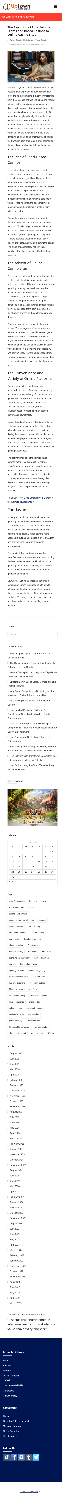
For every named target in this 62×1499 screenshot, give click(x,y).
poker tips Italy (15, 1021)
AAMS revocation (17, 901)
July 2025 (14, 1117)
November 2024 (18, 1154)
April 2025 (15, 1133)
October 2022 (16, 1271)
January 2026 (16, 1085)
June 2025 (15, 1122)
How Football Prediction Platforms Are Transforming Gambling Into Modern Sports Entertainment (29, 714)
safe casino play (41, 1027)
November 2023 (18, 1207)
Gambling (46, 951)
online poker (33, 1014)
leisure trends (39, 977)
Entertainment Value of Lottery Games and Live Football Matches (32, 683)
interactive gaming (37, 970)
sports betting (37, 1033)
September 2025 (18, 1106)
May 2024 (15, 1186)
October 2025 (16, 1101)
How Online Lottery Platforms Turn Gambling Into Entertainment (31, 767)
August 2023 (16, 1223)
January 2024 (16, 1202)
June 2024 (15, 1181)
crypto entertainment (18, 933)
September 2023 (18, 1218)
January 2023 (16, 1260)
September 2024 (18, 1165)
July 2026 (14, 1058)
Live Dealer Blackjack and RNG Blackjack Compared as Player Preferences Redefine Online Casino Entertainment (32, 727)
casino (31, 907)
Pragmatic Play (33, 1021)
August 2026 (16, 1053)
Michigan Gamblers (12, 1426)
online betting (34, 1002)
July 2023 (14, 1228)
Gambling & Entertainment (24, 40)
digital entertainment (32, 939)
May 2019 (15, 1292)
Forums (7, 1370)
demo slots (14, 939)
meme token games (38, 995)
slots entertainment (17, 1033)
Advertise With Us (14, 1385)
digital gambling (16, 945)
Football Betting (16, 951)
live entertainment (17, 983)
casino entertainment (18, 914)
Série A (50, 1033)
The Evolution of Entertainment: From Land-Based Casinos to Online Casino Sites (31, 31)
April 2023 (15, 1244)
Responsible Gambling (19, 1027)
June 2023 (15, 1234)
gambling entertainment (19, 958)
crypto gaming (38, 933)
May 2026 (15, 1069)
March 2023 (16, 1250)
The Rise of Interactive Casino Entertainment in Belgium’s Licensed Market (32, 665)
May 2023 (15, 1239)
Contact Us (8, 1390)
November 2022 (18, 1266)
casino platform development (21, 920)
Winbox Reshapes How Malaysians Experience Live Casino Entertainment (32, 674)
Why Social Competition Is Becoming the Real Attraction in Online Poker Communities (31, 693)
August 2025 (16, 1112)
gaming (12, 964)
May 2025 (15, 1127)
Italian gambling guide (18, 977)
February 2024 (17, 1197)
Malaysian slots (16, 989)
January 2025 (16, 1149)
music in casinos (16, 1002)
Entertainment (34, 945)
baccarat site (14, 45)
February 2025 (17, 1143)
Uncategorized (10, 1436)
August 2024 (16, 1170)
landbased (30, 45)
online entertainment (35, 1008)
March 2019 (16, 1303)
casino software (16, 926)
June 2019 (15, 1287)
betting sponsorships (38, 901)
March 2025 (16, 1138)
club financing (34, 926)
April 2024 (15, 1191)
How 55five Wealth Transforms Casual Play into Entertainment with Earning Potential (32, 758)
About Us (7, 1365)
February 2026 (17, 1080)
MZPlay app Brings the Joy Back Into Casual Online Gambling (31, 655)
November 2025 (18, 1096)
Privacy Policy (10, 1395)
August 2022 (16, 1282)
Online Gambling (41, 40)
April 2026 (15, 1074)
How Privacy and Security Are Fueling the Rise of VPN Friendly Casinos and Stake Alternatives (32, 748)
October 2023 (16, 1213)
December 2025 (18, 1090)
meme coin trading (17, 995)
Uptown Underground (29, 1491)
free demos (32, 951)
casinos (23, 45)
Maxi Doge (32, 989)
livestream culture (37, 983)
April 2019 (15, 1298)
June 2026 (15, 1064)
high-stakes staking (28, 964)
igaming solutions (16, 970)
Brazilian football (16, 907)
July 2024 (14, 1175)
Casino (12, 40)
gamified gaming (41, 958)
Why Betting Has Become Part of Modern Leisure (29, 702)
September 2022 (18, 1276)
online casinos (40, 45)
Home (6, 1360)
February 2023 (17, 1255)
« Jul (11, 881)
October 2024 (16, 1159)
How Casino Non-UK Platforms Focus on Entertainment (29, 739)
